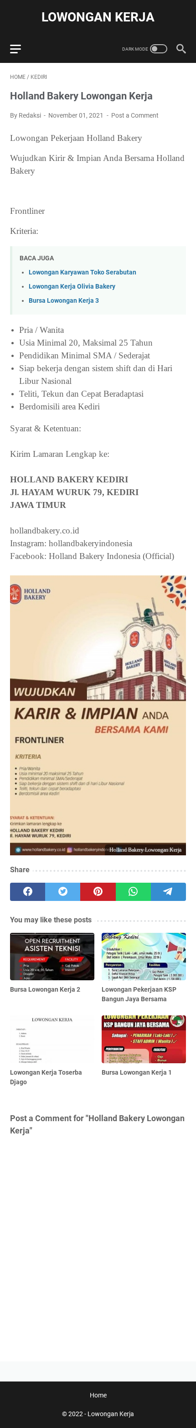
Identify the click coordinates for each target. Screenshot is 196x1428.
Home (98, 1395)
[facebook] (27, 892)
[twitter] (62, 892)
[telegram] (168, 892)
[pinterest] (97, 892)
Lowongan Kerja (98, 17)
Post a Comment (135, 115)
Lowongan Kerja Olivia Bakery (72, 286)
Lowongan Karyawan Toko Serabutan (82, 272)
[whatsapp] (133, 892)
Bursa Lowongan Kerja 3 (64, 301)
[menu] (21, 49)
